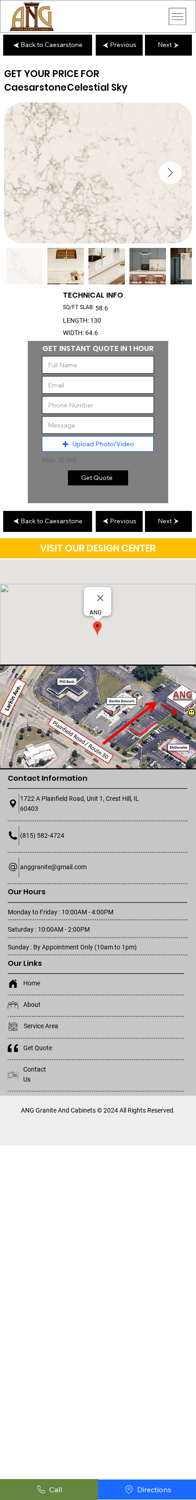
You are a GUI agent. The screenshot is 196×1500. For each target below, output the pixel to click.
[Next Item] (170, 172)
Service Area (41, 1026)
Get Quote (37, 1048)
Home (31, 983)
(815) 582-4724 (42, 835)
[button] (98, 444)
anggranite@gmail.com (53, 867)
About (32, 1004)
